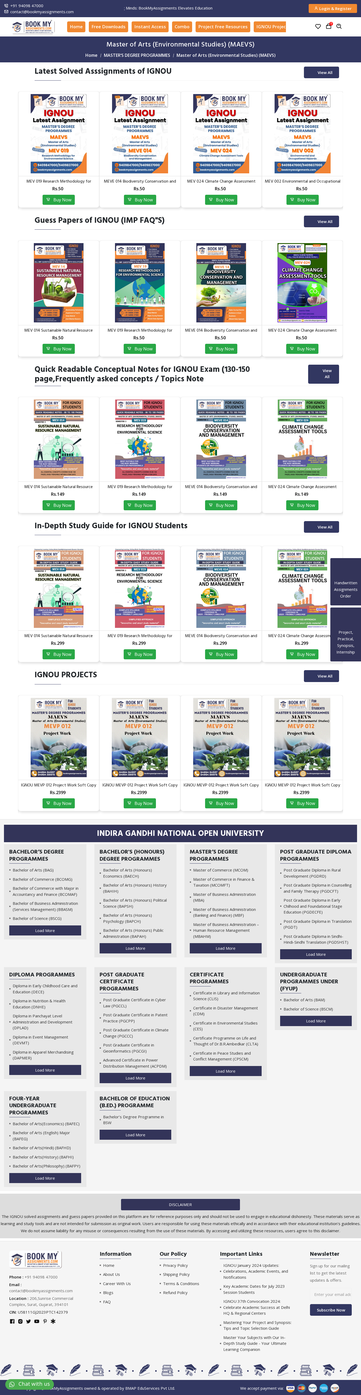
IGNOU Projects (273, 27)
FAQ (107, 1301)
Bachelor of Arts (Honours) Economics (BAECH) (127, 873)
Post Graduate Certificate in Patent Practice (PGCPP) (135, 1017)
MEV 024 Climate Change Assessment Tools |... (221, 638)
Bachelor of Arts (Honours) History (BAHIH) (135, 888)
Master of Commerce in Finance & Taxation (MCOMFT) (223, 882)
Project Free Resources (223, 27)
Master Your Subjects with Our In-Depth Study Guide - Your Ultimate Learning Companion (254, 1343)
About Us (111, 1274)
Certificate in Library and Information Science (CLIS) (226, 996)
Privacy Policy (175, 1265)
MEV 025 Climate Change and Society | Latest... (221, 184)
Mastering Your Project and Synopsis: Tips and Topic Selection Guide (257, 1325)
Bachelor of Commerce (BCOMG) (42, 879)
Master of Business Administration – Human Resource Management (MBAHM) (226, 930)
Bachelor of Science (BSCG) (37, 918)
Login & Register (334, 8)
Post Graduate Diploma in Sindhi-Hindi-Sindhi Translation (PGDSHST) (316, 939)
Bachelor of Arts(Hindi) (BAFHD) (42, 1147)
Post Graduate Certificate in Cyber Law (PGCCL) (134, 1002)
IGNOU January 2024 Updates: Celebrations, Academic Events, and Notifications (255, 1271)
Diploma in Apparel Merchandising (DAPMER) (43, 1055)
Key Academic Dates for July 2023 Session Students (254, 1289)
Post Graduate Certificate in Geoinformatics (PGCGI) (128, 1048)
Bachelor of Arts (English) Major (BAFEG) (41, 1135)
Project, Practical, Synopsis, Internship (345, 642)
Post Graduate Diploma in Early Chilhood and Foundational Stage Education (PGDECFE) (313, 906)
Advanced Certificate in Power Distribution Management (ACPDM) (135, 1063)
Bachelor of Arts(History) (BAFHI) (43, 1157)
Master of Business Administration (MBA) (224, 897)
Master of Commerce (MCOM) (220, 870)
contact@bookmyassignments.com (42, 11)
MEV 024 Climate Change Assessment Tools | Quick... (140, 489)
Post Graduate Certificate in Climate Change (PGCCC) (136, 1033)
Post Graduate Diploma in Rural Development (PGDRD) (312, 873)
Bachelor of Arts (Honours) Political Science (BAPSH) (135, 903)
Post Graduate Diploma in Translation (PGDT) (318, 924)
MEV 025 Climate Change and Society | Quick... (302, 489)
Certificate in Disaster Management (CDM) (225, 1011)
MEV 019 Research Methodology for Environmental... (58, 638)
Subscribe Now (331, 1310)
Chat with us (32, 1383)
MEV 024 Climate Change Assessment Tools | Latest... (59, 184)
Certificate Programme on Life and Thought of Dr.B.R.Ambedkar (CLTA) (225, 1041)
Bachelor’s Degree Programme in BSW (133, 1119)
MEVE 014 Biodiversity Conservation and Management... (58, 333)
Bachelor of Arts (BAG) (33, 870)
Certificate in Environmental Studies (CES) (225, 1026)
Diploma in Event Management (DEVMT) (40, 1040)
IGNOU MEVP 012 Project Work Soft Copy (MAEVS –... (58, 788)
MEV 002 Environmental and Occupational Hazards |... (140, 184)
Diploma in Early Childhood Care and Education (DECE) (45, 988)
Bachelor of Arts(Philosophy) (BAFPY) (46, 1166)
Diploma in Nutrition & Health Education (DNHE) (39, 1003)
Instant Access (150, 27)
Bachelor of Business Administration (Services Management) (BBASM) (45, 906)
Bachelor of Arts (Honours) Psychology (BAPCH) (127, 918)
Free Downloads (108, 27)
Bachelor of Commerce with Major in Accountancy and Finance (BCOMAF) (45, 891)
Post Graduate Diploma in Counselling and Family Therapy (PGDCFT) (318, 888)
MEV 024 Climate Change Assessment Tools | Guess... (140, 333)
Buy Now (60, 200)
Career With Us (117, 1283)
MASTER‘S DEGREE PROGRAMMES (137, 55)
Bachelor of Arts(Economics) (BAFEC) (46, 1123)
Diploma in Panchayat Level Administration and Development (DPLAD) (42, 1021)
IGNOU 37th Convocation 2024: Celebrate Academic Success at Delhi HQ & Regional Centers (256, 1307)
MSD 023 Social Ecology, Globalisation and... (303, 184)
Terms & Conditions (181, 1283)
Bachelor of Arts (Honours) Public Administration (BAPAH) (133, 933)
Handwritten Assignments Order (346, 589)
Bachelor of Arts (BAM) (304, 999)
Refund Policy (175, 1292)
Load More (45, 930)
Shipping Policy (176, 1274)
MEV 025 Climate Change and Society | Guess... (302, 333)
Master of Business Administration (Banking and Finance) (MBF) (224, 912)
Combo (182, 27)
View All (325, 72)
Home (76, 27)
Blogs (108, 1292)
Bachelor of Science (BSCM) (308, 1009)
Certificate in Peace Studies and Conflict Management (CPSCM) (222, 1056)
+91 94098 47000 (26, 5)
